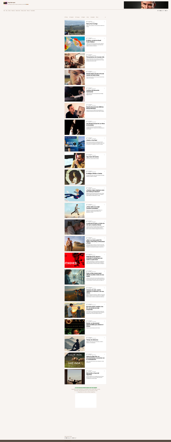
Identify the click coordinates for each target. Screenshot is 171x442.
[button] (105, 17)
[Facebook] (163, 10)
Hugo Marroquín (11, 2)
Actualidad (92, 17)
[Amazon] (74, 426)
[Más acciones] (104, 21)
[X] (164, 10)
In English (83, 17)
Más (97, 17)
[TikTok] (157, 10)
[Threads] (160, 10)
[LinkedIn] (161, 10)
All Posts (66, 17)
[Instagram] (159, 10)
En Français (77, 17)
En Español (71, 17)
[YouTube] (165, 10)
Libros (88, 17)
